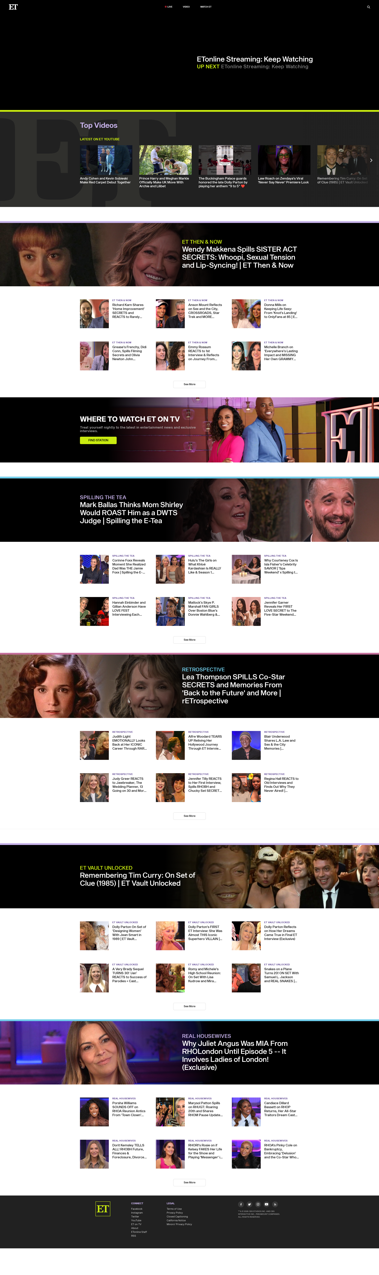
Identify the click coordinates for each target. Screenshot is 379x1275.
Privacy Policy (175, 1213)
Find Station (98, 440)
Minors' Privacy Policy (179, 1224)
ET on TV (136, 1224)
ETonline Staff (139, 1232)
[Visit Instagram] (258, 1205)
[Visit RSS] (275, 1205)
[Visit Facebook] (241, 1205)
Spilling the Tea (103, 497)
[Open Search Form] (368, 7)
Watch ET (206, 7)
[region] (85, 62)
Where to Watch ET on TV (130, 420)
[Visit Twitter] (249, 1205)
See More (189, 384)
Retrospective (203, 670)
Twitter (135, 1216)
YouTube (136, 1220)
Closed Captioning (177, 1216)
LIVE (169, 7)
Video (186, 7)
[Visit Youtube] (266, 1204)
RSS (133, 1236)
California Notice (176, 1220)
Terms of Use (174, 1209)
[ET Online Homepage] (13, 7)
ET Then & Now (202, 242)
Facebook (136, 1209)
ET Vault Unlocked (106, 868)
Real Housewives (206, 1036)
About (134, 1228)
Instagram (137, 1213)
